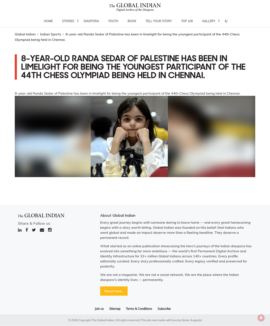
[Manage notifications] (261, 317)
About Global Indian (117, 215)
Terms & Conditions (139, 309)
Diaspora (91, 21)
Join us (99, 309)
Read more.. (113, 291)
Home (48, 21)
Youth (113, 21)
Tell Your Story (159, 21)
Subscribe (164, 309)
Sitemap (114, 309)
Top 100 (187, 21)
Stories (68, 21)
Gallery (208, 21)
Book (132, 21)
